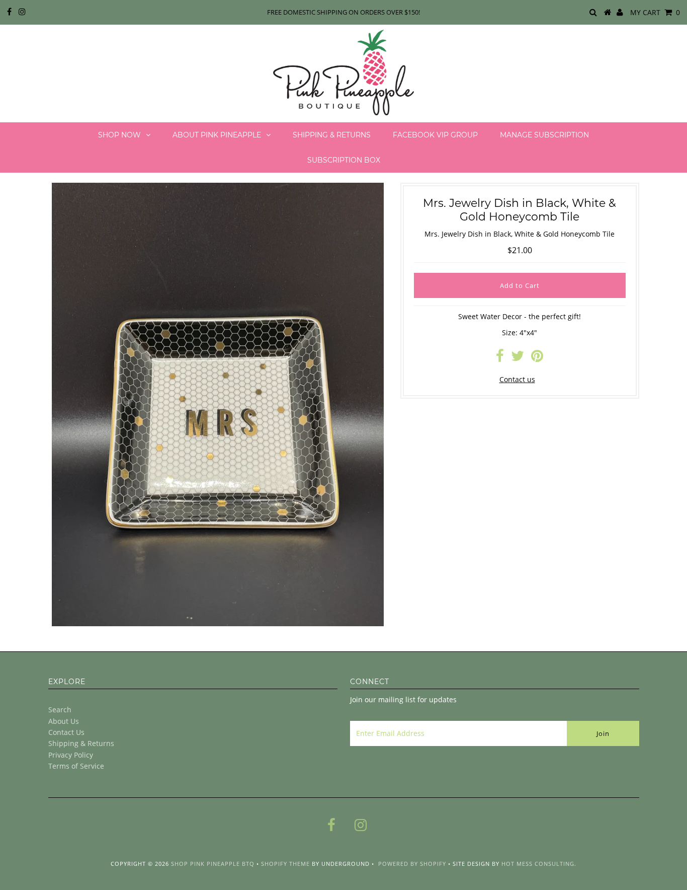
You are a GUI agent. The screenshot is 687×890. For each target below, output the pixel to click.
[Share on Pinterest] (537, 358)
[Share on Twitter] (517, 358)
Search (59, 709)
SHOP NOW (119, 134)
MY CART (655, 12)
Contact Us (66, 732)
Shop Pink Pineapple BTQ (212, 863)
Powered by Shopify (412, 863)
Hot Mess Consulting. (538, 863)
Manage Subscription (544, 134)
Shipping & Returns (332, 134)
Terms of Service (76, 766)
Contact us (517, 379)
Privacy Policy (70, 755)
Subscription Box (343, 160)
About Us (63, 721)
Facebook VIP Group (435, 134)
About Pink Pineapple (217, 134)
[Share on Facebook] (500, 358)
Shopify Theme (285, 863)
